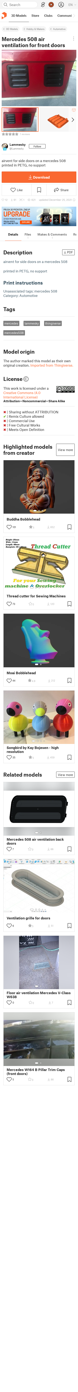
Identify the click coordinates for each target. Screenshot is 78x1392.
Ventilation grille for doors (28, 918)
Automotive (59, 28)
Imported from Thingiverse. (51, 365)
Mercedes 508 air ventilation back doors (35, 841)
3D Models (12, 28)
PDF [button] (70, 252)
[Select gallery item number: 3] (42, 511)
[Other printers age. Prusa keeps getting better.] (39, 216)
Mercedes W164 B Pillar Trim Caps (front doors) (36, 1072)
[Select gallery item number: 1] (35, 511)
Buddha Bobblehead (23, 519)
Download (41, 177)
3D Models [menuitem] (18, 15)
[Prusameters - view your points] (51, 4)
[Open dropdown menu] (73, 38)
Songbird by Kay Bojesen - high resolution (33, 750)
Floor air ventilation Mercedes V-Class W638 (39, 995)
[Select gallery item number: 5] (45, 587)
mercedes (11, 323)
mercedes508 (14, 333)
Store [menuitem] (35, 15)
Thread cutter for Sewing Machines (36, 596)
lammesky (32, 323)
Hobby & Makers (35, 28)
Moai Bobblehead (21, 673)
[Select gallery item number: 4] (42, 587)
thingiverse (53, 323)
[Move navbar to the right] (74, 15)
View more (65, 450)
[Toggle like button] (9, 527)
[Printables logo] (4, 15)
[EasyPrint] (43, 4)
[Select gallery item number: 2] (39, 511)
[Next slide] (72, 119)
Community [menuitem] (65, 15)
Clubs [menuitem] (48, 15)
